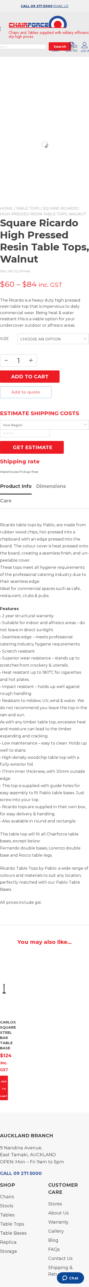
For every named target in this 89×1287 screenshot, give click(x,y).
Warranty (58, 1222)
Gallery (56, 1231)
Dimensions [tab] (51, 486)
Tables (7, 1215)
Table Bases (13, 1233)
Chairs (7, 1196)
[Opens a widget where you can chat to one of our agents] (70, 1278)
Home (6, 208)
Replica (8, 1242)
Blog (53, 1240)
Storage (8, 1251)
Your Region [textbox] (12, 425)
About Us (58, 1213)
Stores (55, 1204)
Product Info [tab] (16, 486)
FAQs (54, 1249)
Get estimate (31, 447)
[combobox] (53, 339)
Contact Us (60, 1258)
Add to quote (25, 392)
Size (4, 338)
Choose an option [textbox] (40, 339)
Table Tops (28, 208)
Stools (6, 1206)
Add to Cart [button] (3, 1088)
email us (60, 6)
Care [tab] (6, 501)
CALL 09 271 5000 (37, 6)
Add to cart (29, 377)
